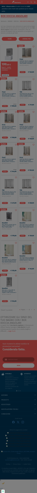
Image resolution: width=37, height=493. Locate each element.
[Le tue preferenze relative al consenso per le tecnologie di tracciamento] (3, 491)
